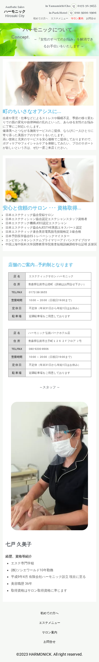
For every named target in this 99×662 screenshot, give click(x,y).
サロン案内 (77, 18)
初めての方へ (40, 18)
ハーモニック (15, 11)
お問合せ (91, 18)
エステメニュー (59, 18)
